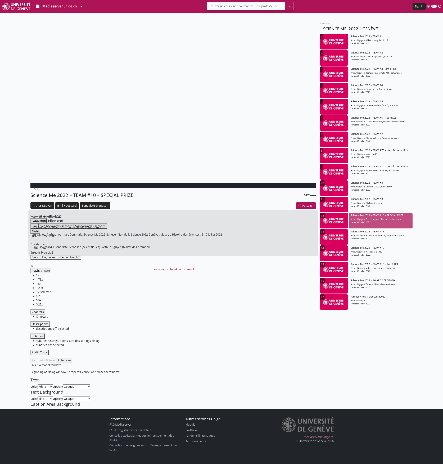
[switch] (434, 6)
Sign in (419, 6)
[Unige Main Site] (16, 6)
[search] (289, 6)
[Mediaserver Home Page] (56, 6)
